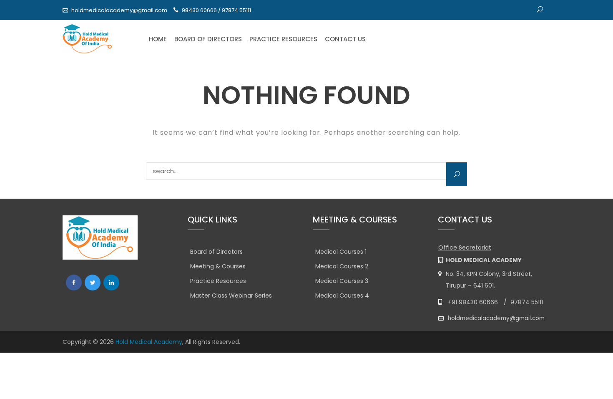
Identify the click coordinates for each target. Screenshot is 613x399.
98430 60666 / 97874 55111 (216, 10)
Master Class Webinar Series (231, 295)
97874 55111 (526, 302)
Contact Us (345, 39)
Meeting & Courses (218, 266)
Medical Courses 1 (341, 251)
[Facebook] (74, 282)
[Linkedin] (111, 282)
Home (158, 39)
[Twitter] (92, 282)
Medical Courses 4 (342, 295)
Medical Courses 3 (341, 281)
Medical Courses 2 (341, 266)
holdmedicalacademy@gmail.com (119, 10)
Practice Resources (283, 39)
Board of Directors (208, 39)
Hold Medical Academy (149, 342)
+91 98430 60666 (473, 302)
